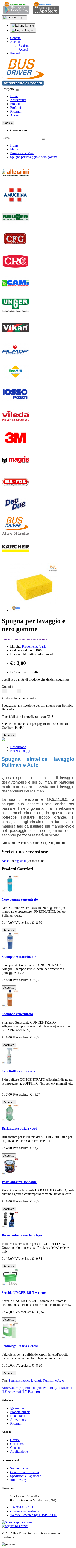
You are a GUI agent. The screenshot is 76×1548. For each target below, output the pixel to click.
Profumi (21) (51, 1388)
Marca (14, 149)
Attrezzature (18, 100)
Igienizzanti (18, 1408)
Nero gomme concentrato (20, 899)
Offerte (15, 1440)
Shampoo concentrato (17, 1014)
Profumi (15, 107)
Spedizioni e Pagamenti (25, 1476)
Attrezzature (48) (13, 1388)
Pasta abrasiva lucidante (19, 1182)
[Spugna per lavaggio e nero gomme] (34, 610)
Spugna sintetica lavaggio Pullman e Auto (36, 1380)
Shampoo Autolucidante (19, 957)
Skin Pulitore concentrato (20, 1071)
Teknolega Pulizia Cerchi (20, 1346)
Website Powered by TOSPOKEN (33, 1515)
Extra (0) (34, 1391)
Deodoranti (17, 1416)
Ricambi (15, 111)
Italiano (29, 25)
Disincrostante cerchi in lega (22, 1235)
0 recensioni (10, 639)
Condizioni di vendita (24, 1472)
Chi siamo (17, 1444)
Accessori (16, 115)
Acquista (8, 735)
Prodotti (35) (33, 1388)
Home (14, 96)
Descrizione (18, 747)
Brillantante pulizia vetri (19, 1128)
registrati (20, 861)
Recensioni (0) (20, 751)
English (29, 30)
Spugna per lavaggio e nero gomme (33, 157)
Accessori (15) (17, 1391)
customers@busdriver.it (25, 1511)
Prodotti (15, 104)
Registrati (25, 45)
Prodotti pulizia (20, 1412)
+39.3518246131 (21, 1507)
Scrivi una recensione (33, 639)
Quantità (7, 686)
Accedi (23, 49)
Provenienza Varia (22, 153)
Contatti (15, 38)
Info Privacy (18, 1480)
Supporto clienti (20, 1468)
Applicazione (19, 1451)
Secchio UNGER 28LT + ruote (24, 1292)
